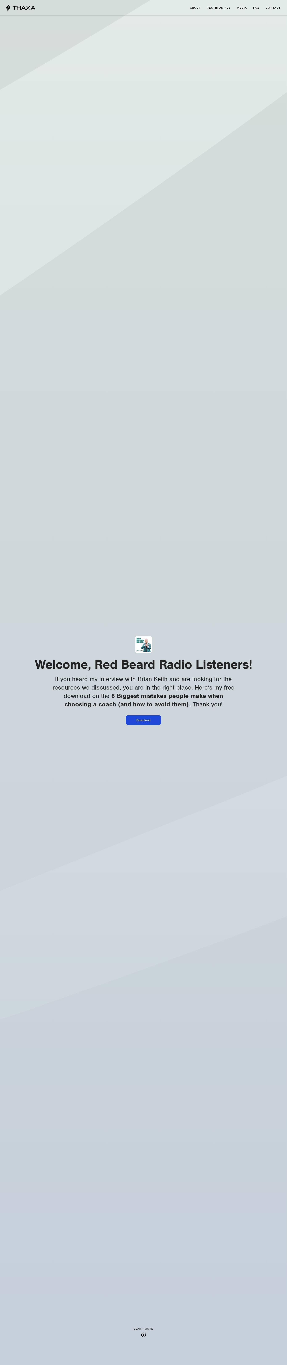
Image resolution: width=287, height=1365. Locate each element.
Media (242, 7)
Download (143, 720)
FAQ (256, 7)
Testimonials (218, 7)
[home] (20, 7)
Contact (273, 7)
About (195, 7)
